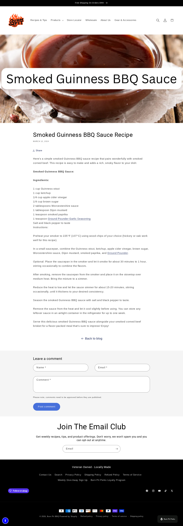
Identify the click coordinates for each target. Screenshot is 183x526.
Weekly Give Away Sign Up (72, 480)
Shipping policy (137, 516)
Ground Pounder (117, 253)
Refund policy (87, 516)
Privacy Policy (73, 474)
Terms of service (119, 516)
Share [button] (39, 150)
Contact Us (45, 474)
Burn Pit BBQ (53, 516)
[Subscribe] (116, 449)
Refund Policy (112, 474)
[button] (57, 20)
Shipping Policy (92, 474)
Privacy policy (102, 516)
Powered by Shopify (68, 516)
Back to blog (93, 338)
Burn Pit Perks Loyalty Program (108, 480)
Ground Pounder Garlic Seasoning (69, 218)
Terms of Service (132, 474)
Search (58, 474)
